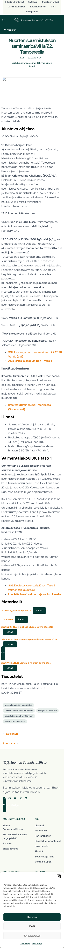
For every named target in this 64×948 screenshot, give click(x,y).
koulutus (16, 63)
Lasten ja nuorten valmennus (19, 710)
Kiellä (32, 926)
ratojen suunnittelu (47, 710)
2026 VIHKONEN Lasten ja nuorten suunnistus (26, 662)
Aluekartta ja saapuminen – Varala (30, 361)
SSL (38, 63)
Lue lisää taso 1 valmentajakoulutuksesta (34, 594)
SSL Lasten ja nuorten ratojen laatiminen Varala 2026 (29, 639)
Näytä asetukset (32, 935)
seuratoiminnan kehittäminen (19, 716)
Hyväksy (32, 917)
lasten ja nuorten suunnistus (18, 705)
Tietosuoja (25, 943)
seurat (32, 63)
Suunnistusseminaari (15, 721)
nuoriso (24, 63)
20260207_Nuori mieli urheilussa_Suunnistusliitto (27, 626)
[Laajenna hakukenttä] (3, 20)
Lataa (39, 610)
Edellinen (12, 733)
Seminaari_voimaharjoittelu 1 (16, 610)
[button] (59, 876)
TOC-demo (7, 619)
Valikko (11, 30)
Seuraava (9, 743)
